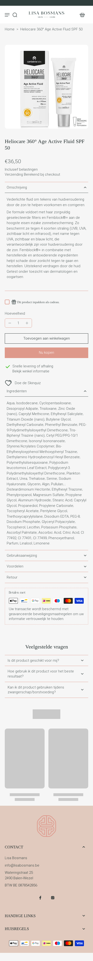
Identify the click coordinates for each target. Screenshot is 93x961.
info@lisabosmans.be (22, 865)
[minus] (10, 323)
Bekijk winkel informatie (30, 371)
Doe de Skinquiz (28, 383)
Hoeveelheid (15, 313)
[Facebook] (40, 897)
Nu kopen (46, 352)
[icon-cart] (82, 14)
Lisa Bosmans (16, 858)
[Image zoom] (46, 87)
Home (10, 29)
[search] (15, 14)
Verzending (14, 174)
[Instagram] (52, 897)
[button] (46, 338)
